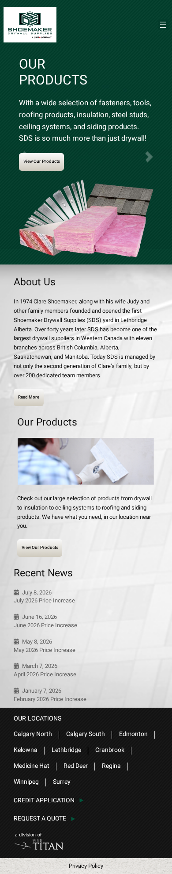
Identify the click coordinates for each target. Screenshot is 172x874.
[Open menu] (163, 24)
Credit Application (44, 800)
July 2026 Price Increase (44, 600)
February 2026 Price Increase (50, 699)
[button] (148, 157)
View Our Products (41, 161)
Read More (28, 397)
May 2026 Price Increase (44, 650)
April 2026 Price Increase (45, 674)
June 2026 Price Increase (45, 625)
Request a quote (40, 818)
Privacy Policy (86, 866)
